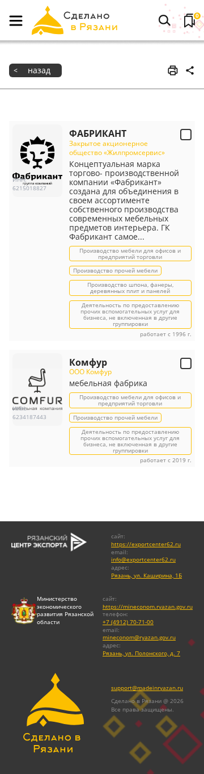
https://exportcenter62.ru (146, 544)
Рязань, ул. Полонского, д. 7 (141, 653)
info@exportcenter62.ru (143, 559)
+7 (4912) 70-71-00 (128, 622)
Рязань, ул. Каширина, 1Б (146, 575)
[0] (189, 21)
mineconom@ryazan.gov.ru (139, 637)
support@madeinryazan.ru (147, 688)
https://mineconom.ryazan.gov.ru (148, 606)
